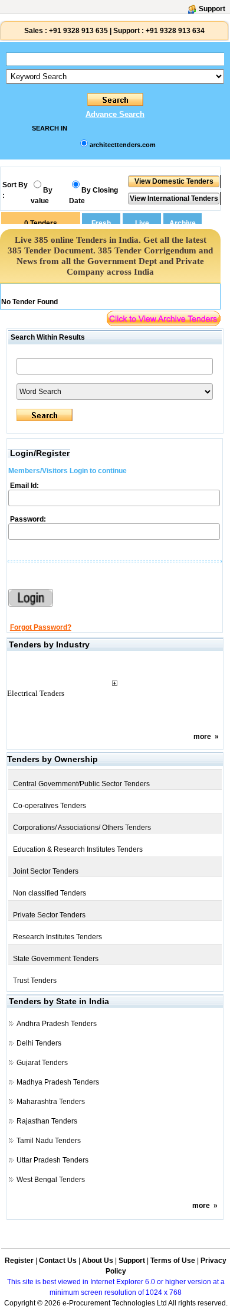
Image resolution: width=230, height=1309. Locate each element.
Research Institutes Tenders (57, 937)
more (202, 736)
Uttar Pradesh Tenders (52, 1160)
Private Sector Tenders (49, 915)
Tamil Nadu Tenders (49, 1141)
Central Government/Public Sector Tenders (81, 784)
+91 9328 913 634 (175, 31)
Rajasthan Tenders (47, 1121)
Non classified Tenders (49, 893)
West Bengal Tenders (51, 1180)
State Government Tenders (55, 959)
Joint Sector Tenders (45, 871)
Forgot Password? (40, 627)
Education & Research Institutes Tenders (78, 849)
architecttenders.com (123, 144)
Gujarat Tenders (42, 1063)
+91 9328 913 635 (77, 31)
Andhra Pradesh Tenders (57, 1024)
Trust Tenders (35, 980)
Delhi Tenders (39, 1043)
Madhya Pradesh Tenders (58, 1082)
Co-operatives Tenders (49, 806)
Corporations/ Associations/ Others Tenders (82, 827)
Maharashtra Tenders (51, 1102)
